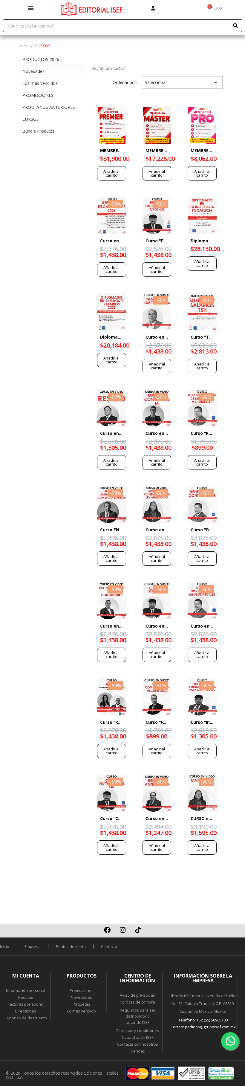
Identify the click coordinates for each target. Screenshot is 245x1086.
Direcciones (25, 1011)
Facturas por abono (25, 1004)
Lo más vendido (81, 1011)
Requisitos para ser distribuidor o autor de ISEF (137, 1016)
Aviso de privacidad (137, 995)
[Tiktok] (137, 930)
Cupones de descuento (25, 1018)
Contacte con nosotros (137, 1044)
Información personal (25, 990)
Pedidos (25, 997)
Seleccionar (182, 82)
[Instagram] (122, 930)
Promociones (82, 990)
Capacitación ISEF (137, 1037)
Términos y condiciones (137, 1030)
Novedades (81, 997)
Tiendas (137, 1051)
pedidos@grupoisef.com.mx (210, 1027)
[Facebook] (107, 930)
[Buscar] (235, 26)
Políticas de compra (137, 1002)
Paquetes (81, 1004)
